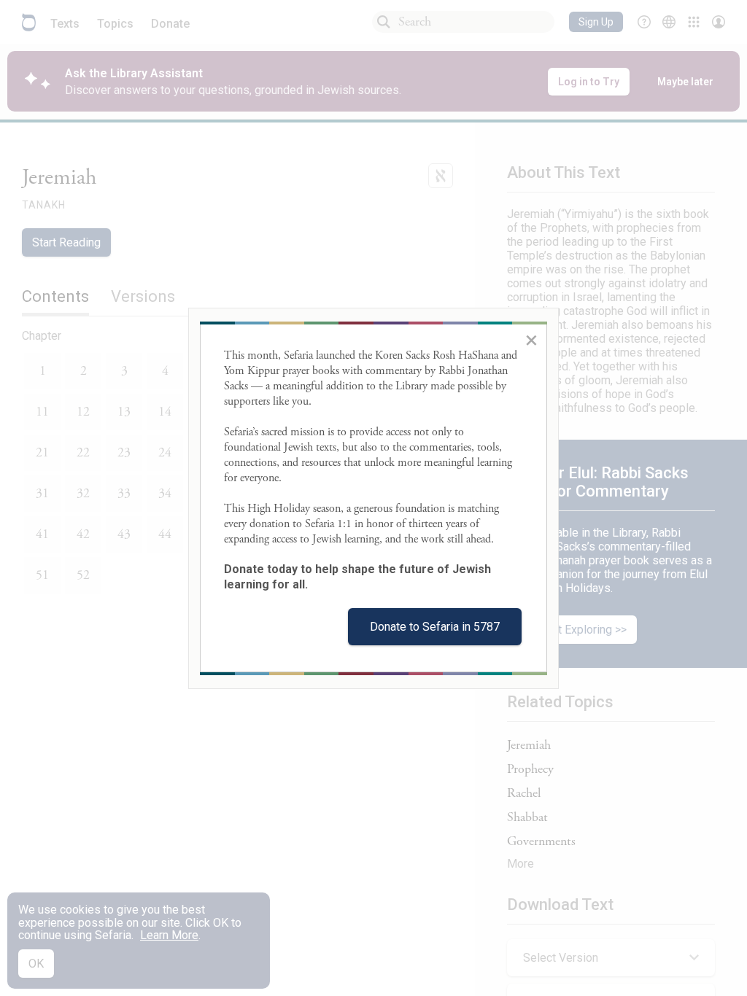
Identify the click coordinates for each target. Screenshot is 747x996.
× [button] (531, 340)
